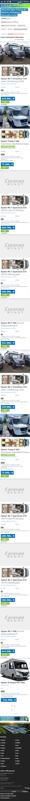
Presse (8, 793)
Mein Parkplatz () (11, 2)
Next (17, 755)
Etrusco (3, 745)
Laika (17, 753)
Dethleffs (18, 742)
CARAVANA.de (25, 791)
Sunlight (18, 761)
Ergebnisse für (4, 34)
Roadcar (3, 761)
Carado (17, 740)
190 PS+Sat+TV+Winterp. (14, 209)
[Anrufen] (8, 1)
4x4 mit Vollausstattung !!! (12, 324)
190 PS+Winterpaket (14, 273)
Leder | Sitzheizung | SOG (14, 80)
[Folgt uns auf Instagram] (1, 788)
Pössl (17, 758)
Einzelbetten (10, 696)
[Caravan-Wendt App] (15, 721)
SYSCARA (14, 791)
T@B (2, 763)
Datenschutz (8, 795)
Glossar (11, 793)
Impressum (2, 795)
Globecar (3, 748)
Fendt (17, 745)
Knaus (3, 753)
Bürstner (3, 740)
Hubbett (5, 696)
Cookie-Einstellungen (4, 797)
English (28, 788)
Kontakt (2, 793)
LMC (2, 755)
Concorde (3, 742)
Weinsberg (4, 766)
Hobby (3, 750)
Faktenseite (13, 795)
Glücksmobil (18, 748)
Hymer (17, 750)
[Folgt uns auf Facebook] (3, 788)
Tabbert (17, 763)
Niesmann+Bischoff (6, 758)
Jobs (5, 793)
